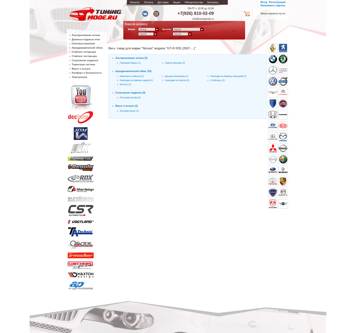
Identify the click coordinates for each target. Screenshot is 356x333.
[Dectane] (81, 116)
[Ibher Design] (81, 188)
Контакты (212, 2)
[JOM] (81, 133)
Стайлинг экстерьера (84, 56)
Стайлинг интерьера (84, 51)
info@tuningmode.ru (203, 18)
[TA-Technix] (81, 231)
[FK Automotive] (81, 146)
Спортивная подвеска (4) (130, 92)
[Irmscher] (81, 254)
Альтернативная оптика (86, 35)
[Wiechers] (81, 264)
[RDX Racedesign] (81, 177)
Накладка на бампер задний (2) (136, 80)
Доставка (163, 2)
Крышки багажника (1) (176, 76)
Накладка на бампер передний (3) (228, 76)
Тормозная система (83, 64)
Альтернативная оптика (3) (131, 58)
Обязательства (194, 2)
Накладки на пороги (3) (177, 80)
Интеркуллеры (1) (129, 111)
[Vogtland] (81, 221)
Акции (176, 2)
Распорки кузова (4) (130, 97)
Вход (264, 2)
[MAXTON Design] (81, 274)
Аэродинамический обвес (87, 47)
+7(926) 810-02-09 (195, 13)
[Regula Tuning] (81, 167)
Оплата (148, 2)
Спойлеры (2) (217, 80)
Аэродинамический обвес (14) (133, 71)
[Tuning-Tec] (81, 158)
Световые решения (83, 43)
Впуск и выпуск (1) (126, 105)
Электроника (79, 77)
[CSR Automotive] (81, 210)
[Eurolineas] (81, 198)
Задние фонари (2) (175, 63)
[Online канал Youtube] (81, 97)
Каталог (135, 2)
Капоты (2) (125, 84)
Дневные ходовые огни (86, 39)
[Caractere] (81, 244)
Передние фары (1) (130, 63)
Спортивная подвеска (85, 60)
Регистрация (277, 2)
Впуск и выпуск (81, 68)
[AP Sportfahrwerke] (81, 285)
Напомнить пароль (273, 5)
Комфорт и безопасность (87, 72)
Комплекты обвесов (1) (132, 76)
